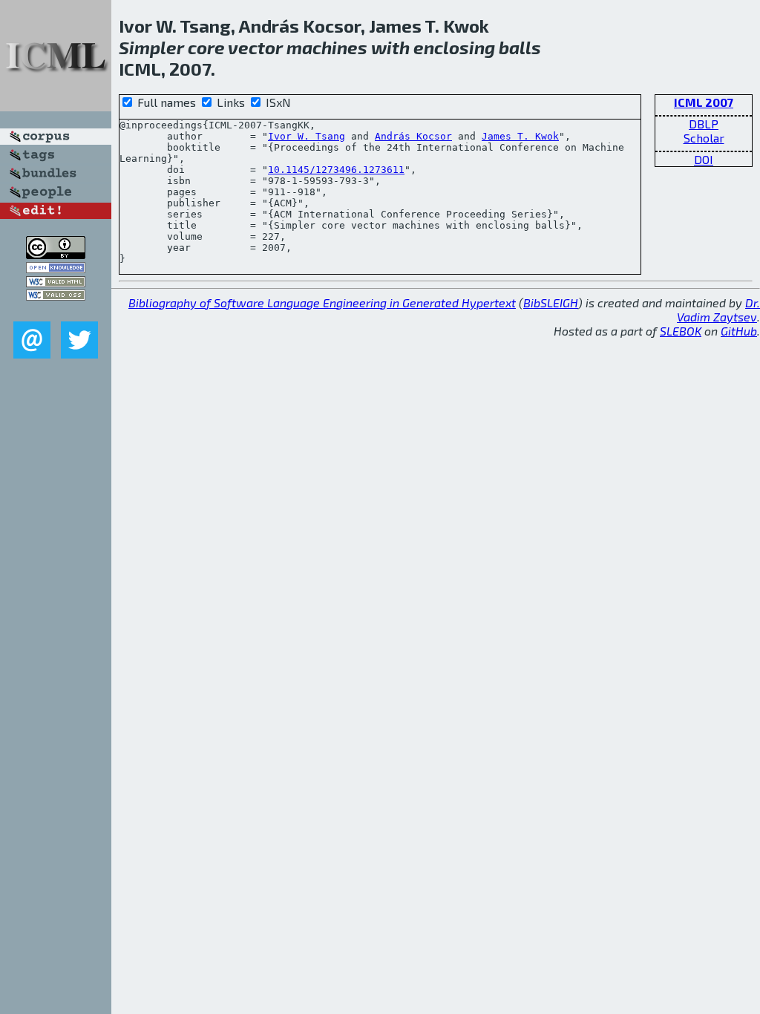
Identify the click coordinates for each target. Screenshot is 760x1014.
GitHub (739, 331)
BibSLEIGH (550, 302)
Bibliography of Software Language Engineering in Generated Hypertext (322, 302)
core (206, 47)
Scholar (704, 138)
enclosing (454, 47)
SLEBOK (680, 331)
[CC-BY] (55, 254)
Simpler (151, 47)
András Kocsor (413, 136)
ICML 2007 (703, 102)
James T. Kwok (520, 136)
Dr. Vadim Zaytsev (718, 309)
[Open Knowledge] (55, 268)
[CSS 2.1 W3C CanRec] (55, 311)
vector (255, 47)
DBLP (703, 124)
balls (520, 47)
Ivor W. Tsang (306, 136)
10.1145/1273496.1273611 (336, 169)
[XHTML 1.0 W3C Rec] (55, 282)
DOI (703, 159)
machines (326, 47)
